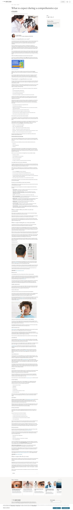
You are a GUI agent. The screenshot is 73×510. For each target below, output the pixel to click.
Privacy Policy (13, 505)
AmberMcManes (19, 35)
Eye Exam (18, 4)
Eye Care (15, 4)
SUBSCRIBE (62, 1)
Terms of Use (18, 505)
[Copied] (53, 17)
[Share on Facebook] (47, 17)
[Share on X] (50, 17)
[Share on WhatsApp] (51, 17)
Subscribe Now (50, 25)
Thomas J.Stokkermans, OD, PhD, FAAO (27, 36)
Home (12, 4)
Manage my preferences (6, 507)
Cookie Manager (34, 505)
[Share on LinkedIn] (48, 17)
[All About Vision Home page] (7, 1)
